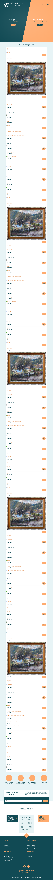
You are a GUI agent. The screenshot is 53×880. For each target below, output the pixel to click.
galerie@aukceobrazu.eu (26, 871)
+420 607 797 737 (26, 873)
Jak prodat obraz (7, 856)
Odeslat (45, 800)
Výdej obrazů (29, 856)
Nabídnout (40, 24)
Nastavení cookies (7, 861)
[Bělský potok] (9, 104)
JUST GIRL (8, 162)
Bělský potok (9, 100)
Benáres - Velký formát (10, 152)
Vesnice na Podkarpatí (10, 58)
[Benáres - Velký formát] (11, 156)
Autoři (5, 848)
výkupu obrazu (9, 783)
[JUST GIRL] (8, 166)
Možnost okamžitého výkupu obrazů (34, 843)
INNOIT (39, 877)
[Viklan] (8, 125)
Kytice (8, 48)
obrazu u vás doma (32, 783)
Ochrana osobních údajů (8, 857)
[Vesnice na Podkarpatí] (26, 78)
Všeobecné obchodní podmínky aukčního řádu (12, 859)
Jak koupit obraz (7, 855)
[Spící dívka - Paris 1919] (11, 187)
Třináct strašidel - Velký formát (12, 110)
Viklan (8, 121)
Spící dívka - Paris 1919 (10, 183)
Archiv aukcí (6, 845)
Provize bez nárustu (31, 845)
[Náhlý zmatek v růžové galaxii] (12, 145)
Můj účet (43, 4)
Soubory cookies (7, 860)
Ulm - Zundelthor (9, 172)
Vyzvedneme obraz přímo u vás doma (34, 848)
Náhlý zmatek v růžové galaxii (12, 141)
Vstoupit (13, 24)
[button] (48, 5)
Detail (44, 55)
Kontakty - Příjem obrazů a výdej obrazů (34, 855)
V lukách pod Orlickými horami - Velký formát (14, 131)
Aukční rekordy (7, 846)
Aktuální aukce (6, 843)
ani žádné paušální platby (20, 783)
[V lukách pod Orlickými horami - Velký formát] (15, 135)
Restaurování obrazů (31, 846)
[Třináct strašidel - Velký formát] (12, 114)
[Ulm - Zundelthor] (10, 176)
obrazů (44, 783)
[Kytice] (8, 52)
